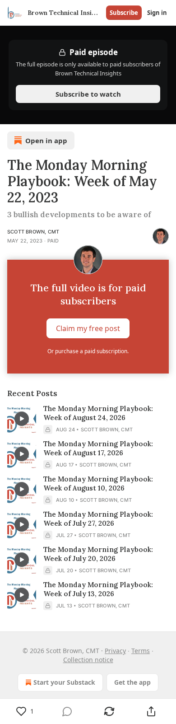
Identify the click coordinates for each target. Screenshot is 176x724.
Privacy (115, 650)
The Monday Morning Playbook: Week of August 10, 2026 (98, 483)
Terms (140, 650)
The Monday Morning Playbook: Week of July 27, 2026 (98, 519)
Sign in (157, 13)
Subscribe (124, 13)
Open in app (46, 140)
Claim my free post (88, 328)
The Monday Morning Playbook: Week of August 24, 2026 (98, 413)
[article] (88, 419)
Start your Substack (64, 682)
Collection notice (88, 659)
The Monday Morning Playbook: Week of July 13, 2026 (98, 589)
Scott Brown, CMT (33, 232)
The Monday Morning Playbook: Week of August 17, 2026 (98, 448)
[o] (21, 418)
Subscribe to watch (88, 93)
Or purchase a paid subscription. (88, 351)
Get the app (132, 682)
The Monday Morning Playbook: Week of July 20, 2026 (98, 554)
